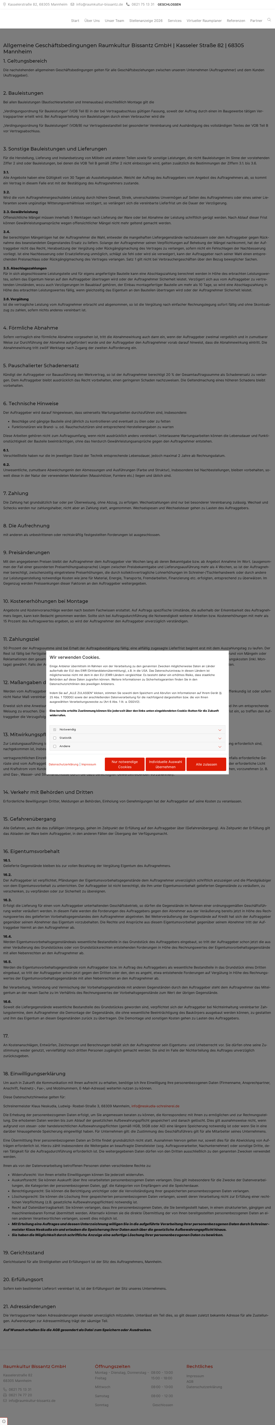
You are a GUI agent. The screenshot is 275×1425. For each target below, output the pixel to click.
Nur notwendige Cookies (125, 764)
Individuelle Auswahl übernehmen (165, 764)
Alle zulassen (206, 764)
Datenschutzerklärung (63, 764)
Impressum (88, 764)
